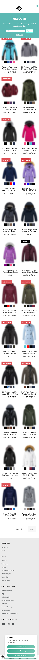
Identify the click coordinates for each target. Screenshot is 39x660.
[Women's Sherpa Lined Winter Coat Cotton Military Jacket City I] (29, 90)
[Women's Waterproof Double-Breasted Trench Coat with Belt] (29, 334)
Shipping (4, 604)
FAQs (3, 594)
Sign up (29, 31)
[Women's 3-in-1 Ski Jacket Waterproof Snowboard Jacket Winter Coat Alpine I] (10, 90)
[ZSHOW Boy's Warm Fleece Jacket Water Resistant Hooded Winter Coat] (29, 212)
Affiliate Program (7, 574)
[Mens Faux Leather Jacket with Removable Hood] (10, 415)
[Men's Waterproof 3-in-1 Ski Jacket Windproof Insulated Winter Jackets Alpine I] (29, 50)
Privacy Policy (6, 580)
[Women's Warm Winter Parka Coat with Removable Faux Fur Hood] (29, 293)
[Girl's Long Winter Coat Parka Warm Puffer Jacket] (29, 131)
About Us (4, 561)
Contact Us (5, 547)
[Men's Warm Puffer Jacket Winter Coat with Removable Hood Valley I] (10, 334)
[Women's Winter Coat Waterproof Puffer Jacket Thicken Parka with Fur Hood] (10, 131)
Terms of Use (5, 577)
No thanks (19, 35)
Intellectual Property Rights (10, 613)
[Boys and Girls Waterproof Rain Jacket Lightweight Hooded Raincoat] (10, 171)
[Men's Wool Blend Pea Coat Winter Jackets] (29, 375)
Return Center (6, 610)
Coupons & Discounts (8, 600)
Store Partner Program (8, 571)
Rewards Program (7, 591)
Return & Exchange (7, 607)
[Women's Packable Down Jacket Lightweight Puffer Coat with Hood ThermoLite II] (10, 496)
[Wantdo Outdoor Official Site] (19, 9)
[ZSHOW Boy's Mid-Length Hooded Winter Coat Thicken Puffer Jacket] (10, 212)
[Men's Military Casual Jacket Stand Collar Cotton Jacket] (29, 253)
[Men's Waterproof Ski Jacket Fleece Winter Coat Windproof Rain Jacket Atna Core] (10, 375)
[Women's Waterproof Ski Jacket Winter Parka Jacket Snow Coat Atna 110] (29, 456)
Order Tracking (6, 597)
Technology (5, 564)
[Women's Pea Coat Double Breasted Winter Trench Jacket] (29, 496)
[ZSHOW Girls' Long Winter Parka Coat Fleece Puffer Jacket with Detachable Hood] (10, 253)
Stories (4, 567)
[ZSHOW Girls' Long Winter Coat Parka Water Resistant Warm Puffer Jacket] (29, 171)
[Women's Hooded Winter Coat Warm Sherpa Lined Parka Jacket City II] (29, 415)
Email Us (4, 551)
